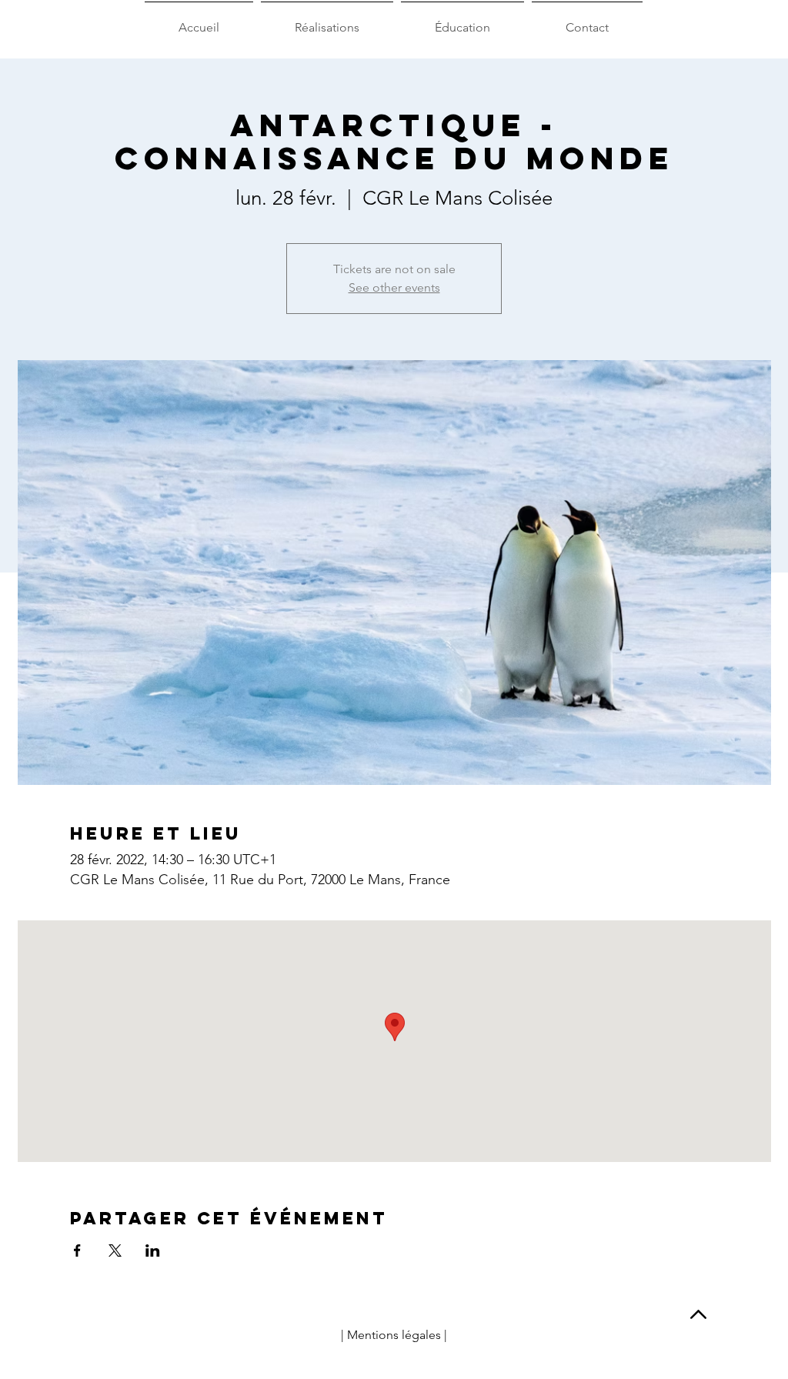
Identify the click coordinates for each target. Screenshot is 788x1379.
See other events (394, 287)
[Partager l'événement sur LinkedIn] (152, 1250)
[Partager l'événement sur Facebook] (77, 1250)
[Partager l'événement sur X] (115, 1250)
